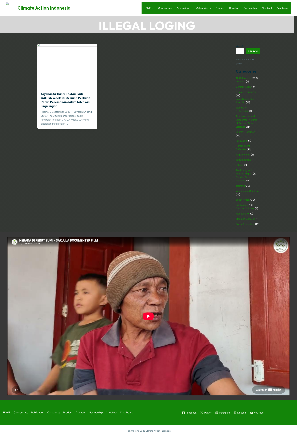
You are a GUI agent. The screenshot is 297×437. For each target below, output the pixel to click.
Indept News (243, 213)
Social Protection (245, 224)
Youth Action (243, 199)
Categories (202, 8)
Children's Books (245, 208)
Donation (234, 8)
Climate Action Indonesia (44, 8)
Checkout (266, 8)
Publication (182, 8)
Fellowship (242, 140)
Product (220, 8)
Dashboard (282, 8)
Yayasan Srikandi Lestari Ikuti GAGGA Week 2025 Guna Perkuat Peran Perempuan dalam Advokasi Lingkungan (65, 100)
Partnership (250, 8)
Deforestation (243, 86)
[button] (152, 8)
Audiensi (240, 81)
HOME (147, 8)
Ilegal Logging (243, 159)
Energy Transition (245, 131)
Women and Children (247, 191)
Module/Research (245, 218)
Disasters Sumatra (246, 92)
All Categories (243, 78)
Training (240, 185)
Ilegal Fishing (243, 154)
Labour (239, 164)
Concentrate (165, 8)
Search (239, 46)
